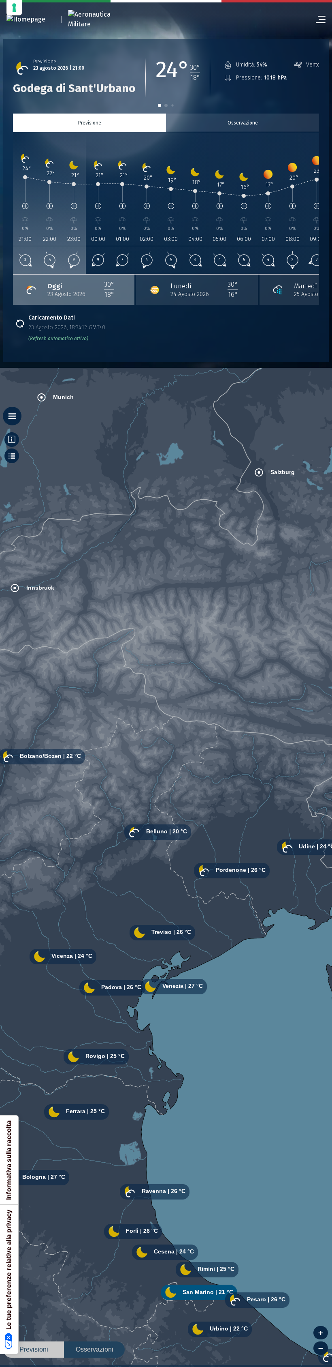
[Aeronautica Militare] (99, 19)
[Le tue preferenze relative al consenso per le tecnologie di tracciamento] (14, 7)
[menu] (317, 19)
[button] (159, 105)
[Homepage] (25, 20)
